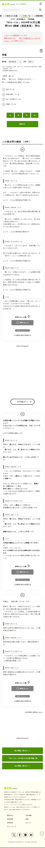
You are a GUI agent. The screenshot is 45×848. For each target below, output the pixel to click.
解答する (22, 124)
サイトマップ (11, 826)
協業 (27, 819)
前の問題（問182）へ (23, 750)
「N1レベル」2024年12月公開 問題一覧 (22, 758)
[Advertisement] (22, 370)
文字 (24, 61)
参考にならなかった (22, 330)
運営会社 (10, 815)
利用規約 (10, 823)
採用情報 (10, 819)
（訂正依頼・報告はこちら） (10, 70)
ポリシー (29, 823)
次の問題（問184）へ (23, 766)
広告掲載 (29, 815)
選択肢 (4, 61)
